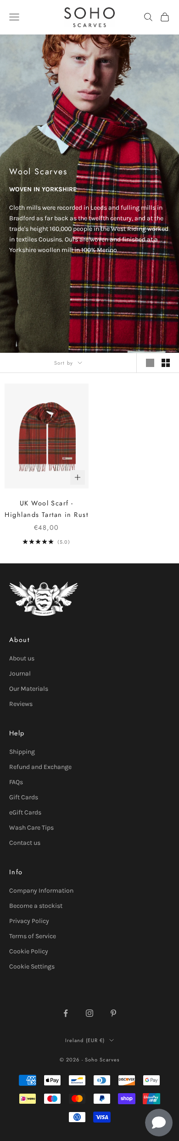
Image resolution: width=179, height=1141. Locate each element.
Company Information (41, 890)
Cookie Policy (28, 951)
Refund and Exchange (40, 767)
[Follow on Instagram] (89, 1013)
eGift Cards (25, 812)
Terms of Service (32, 936)
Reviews (21, 704)
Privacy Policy (29, 921)
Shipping (22, 752)
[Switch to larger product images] (150, 363)
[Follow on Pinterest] (113, 1013)
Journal (20, 673)
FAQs (16, 782)
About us (21, 658)
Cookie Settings (32, 966)
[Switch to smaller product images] (166, 363)
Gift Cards (23, 797)
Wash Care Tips (31, 827)
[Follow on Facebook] (65, 1013)
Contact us (24, 843)
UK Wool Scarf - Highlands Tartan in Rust (46, 509)
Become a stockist (35, 906)
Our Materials (28, 689)
